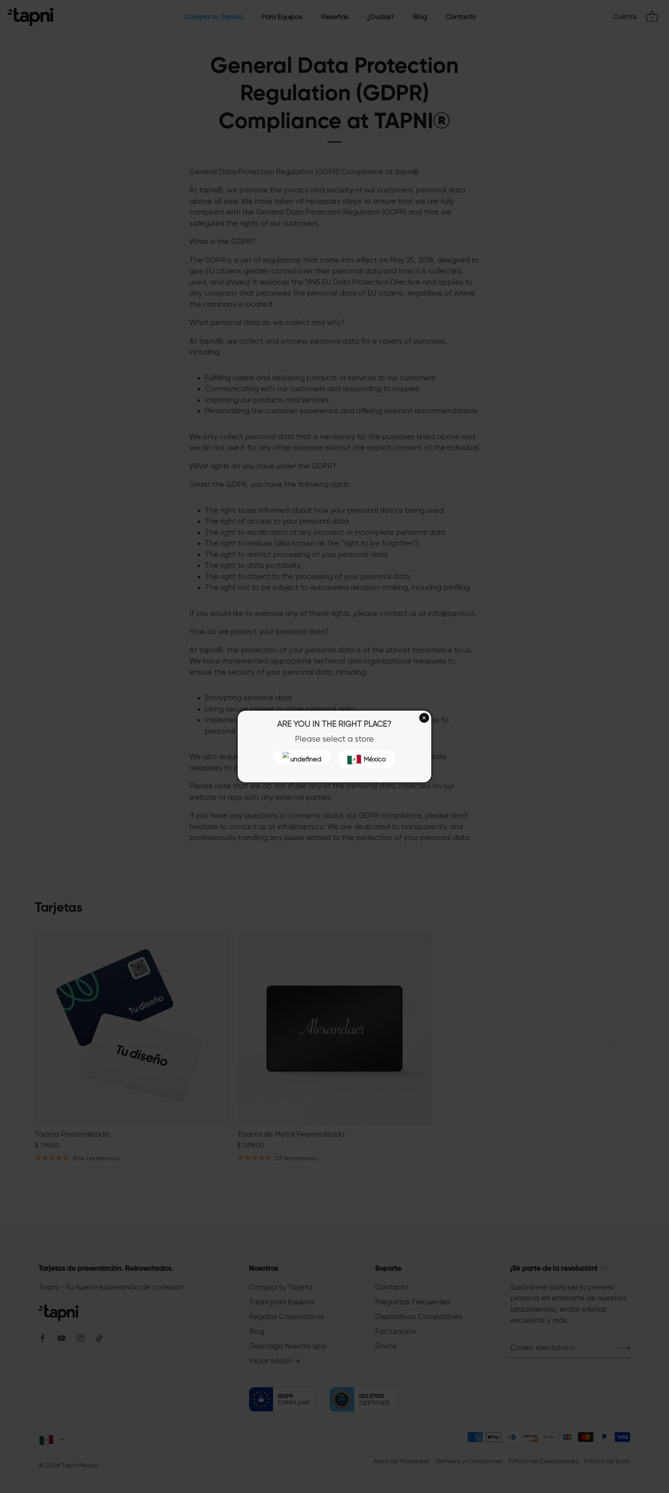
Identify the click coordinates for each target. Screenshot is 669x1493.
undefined (305, 759)
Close (424, 718)
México (374, 759)
